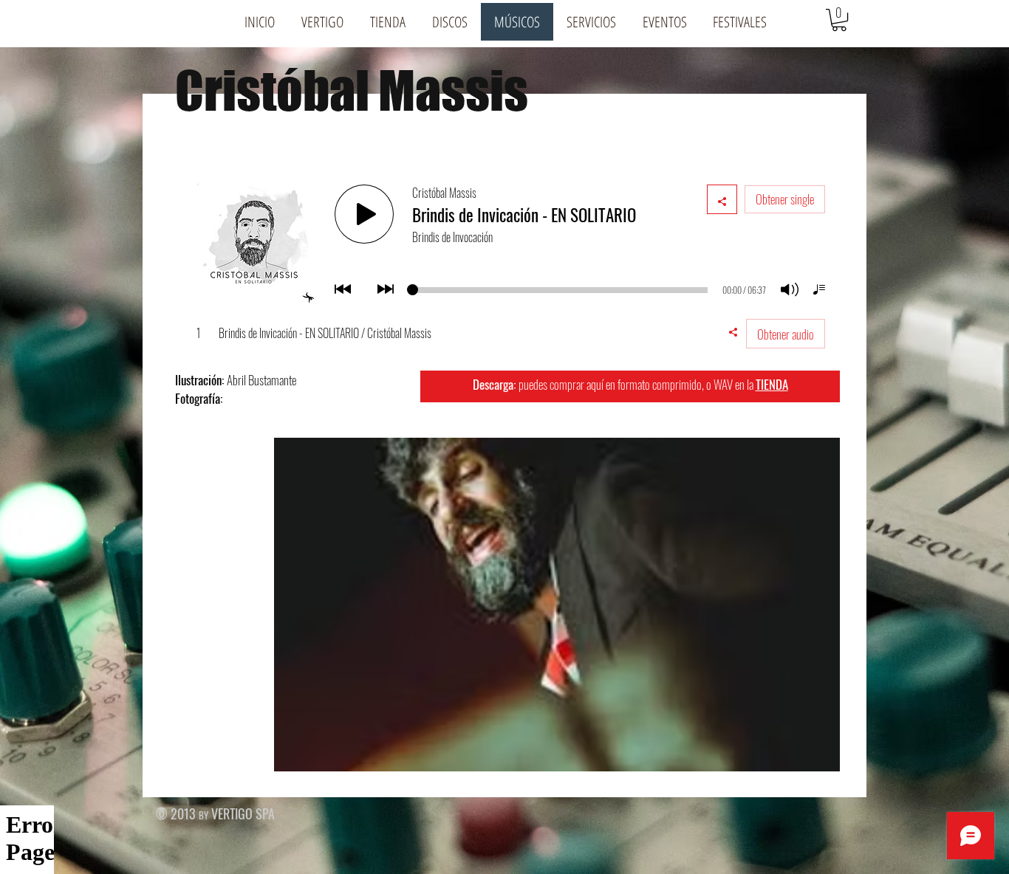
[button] (322, 22)
